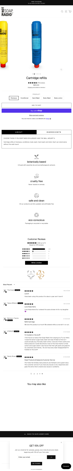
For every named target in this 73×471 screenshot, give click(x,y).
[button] (32, 83)
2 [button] (34, 374)
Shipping (30, 87)
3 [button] (37, 374)
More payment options (36, 115)
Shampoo (14, 98)
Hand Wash (36, 98)
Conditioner (25, 98)
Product (36, 94)
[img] (29, 291)
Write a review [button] (36, 263)
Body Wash (47, 98)
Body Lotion (58, 98)
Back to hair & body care (38, 434)
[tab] (19, 132)
